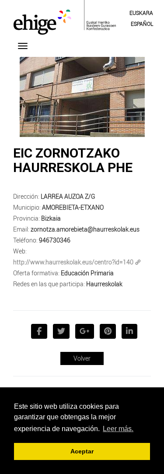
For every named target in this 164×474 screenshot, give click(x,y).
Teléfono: (25, 240)
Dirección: (26, 196)
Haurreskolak (104, 284)
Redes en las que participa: (49, 284)
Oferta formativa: (36, 273)
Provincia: (26, 218)
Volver (82, 358)
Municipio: (27, 207)
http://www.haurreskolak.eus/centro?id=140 (73, 262)
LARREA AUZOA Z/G (68, 196)
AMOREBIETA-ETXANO (73, 207)
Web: (20, 251)
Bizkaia (51, 218)
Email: (21, 229)
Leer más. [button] (118, 428)
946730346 (54, 240)
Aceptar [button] (82, 451)
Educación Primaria (87, 273)
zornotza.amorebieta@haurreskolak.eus (85, 229)
